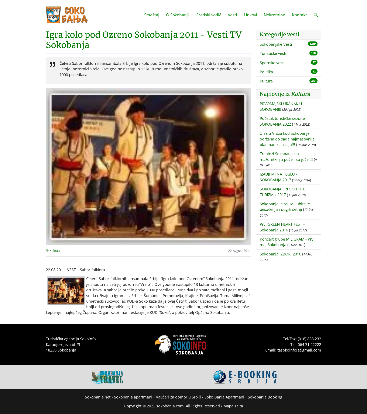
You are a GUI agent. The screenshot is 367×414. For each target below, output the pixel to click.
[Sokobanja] (107, 376)
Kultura (54, 250)
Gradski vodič (208, 15)
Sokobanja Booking (265, 397)
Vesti (232, 15)
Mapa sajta (233, 405)
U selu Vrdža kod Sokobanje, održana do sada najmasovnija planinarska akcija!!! (287, 139)
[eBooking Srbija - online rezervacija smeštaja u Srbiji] (245, 376)
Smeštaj (151, 15)
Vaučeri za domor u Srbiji (178, 397)
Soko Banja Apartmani (224, 397)
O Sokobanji (177, 15)
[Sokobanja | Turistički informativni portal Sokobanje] (67, 14)
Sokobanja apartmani (133, 397)
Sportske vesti (272, 62)
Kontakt (299, 15)
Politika (266, 71)
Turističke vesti (273, 53)
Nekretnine (274, 15)
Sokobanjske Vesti (276, 44)
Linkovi (250, 15)
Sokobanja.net (97, 397)
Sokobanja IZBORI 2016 (280, 254)
